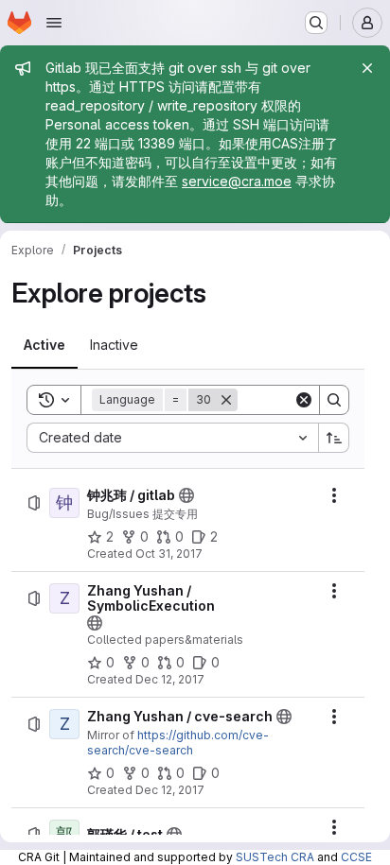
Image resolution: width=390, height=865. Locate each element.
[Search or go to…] (316, 22)
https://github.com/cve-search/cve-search (178, 742)
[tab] (44, 345)
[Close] (367, 68)
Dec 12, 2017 (169, 679)
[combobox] (172, 438)
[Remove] (226, 400)
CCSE (356, 857)
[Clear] (303, 400)
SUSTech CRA (275, 857)
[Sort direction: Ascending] (334, 438)
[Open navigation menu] (54, 23)
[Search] (334, 400)
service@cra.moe (237, 181)
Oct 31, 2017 (169, 553)
